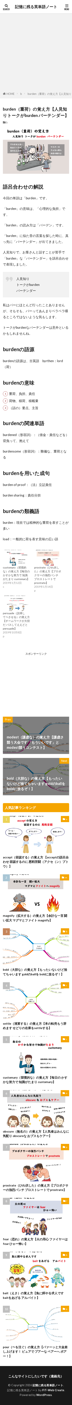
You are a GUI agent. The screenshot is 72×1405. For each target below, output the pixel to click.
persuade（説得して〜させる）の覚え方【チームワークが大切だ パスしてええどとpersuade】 (16, 620)
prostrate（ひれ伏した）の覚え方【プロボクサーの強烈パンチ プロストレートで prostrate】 (47, 575)
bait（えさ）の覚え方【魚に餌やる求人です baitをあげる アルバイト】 (33, 1295)
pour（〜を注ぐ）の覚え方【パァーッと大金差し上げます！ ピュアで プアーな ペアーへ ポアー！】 (35, 1351)
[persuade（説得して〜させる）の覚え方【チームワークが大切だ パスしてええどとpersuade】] (16, 603)
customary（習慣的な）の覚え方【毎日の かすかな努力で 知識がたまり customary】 (35, 1080)
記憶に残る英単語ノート (36, 7)
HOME (11, 93)
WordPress (44, 1395)
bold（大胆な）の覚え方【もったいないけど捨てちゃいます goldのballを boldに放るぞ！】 (35, 972)
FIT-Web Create (53, 1390)
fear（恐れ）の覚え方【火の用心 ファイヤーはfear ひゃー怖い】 (35, 1241)
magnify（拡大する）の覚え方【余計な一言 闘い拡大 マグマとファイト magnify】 (35, 918)
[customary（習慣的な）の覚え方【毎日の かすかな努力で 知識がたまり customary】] (16, 557)
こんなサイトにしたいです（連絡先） (36, 1376)
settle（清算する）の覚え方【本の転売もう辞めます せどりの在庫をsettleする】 (34, 1026)
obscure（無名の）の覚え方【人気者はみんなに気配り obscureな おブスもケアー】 (36, 1134)
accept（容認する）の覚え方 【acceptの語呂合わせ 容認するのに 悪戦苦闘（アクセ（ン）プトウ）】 (36, 862)
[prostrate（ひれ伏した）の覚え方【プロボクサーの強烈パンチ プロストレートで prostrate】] (48, 557)
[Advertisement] (36, 53)
